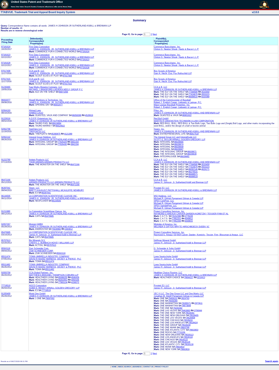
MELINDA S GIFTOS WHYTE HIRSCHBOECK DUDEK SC (181, 226)
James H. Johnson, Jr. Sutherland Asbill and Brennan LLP (181, 182)
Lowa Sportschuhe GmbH (166, 256)
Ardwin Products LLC (39, 159)
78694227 (188, 277)
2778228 (189, 216)
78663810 (179, 347)
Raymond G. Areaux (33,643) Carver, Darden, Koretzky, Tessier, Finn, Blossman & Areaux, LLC (198, 234)
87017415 (5, 79)
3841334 (75, 144)
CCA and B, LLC (36, 71)
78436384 (177, 308)
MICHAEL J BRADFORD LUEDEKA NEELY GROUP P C (56, 89)
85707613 (5, 240)
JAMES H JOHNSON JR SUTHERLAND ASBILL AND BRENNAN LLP (187, 113)
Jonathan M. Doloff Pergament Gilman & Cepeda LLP (179, 296)
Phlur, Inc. (158, 110)
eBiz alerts (58, 7)
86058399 (76, 115)
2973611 (198, 303)
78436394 (172, 301)
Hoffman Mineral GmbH (165, 240)
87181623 (5, 55)
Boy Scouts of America (165, 71)
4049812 (189, 218)
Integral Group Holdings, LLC (42, 137)
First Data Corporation (39, 47)
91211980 (5, 211)
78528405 (193, 315)
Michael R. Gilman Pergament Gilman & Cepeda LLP (178, 198)
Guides (34, 7)
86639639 (191, 154)
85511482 (5, 264)
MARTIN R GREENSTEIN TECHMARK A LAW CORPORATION (184, 121)
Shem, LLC (34, 188)
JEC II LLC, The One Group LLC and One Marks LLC (179, 293)
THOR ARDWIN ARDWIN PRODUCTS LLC (49, 162)
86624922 (60, 126)
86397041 (5, 188)
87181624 (5, 47)
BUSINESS (137, 367)
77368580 (193, 92)
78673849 (186, 305)
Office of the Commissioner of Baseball (172, 100)
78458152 (172, 298)
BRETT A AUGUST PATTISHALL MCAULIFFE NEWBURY (56, 190)
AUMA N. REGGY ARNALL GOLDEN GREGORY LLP (54, 288)
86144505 (5, 196)
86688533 (193, 97)
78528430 (186, 325)
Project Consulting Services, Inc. (169, 211)
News (65, 7)
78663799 (184, 327)
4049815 (189, 221)
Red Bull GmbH (161, 118)
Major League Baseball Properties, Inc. (172, 105)
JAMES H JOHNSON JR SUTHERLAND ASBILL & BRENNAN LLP (185, 89)
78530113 (189, 335)
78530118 (188, 337)
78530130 (188, 344)
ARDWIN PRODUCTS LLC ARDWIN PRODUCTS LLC (54, 182)
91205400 (5, 293)
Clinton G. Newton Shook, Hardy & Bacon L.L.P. (176, 49)
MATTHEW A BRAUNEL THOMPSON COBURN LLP (53, 275)
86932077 (5, 100)
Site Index (20, 7)
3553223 (205, 94)
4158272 (75, 282)
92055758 (5, 272)
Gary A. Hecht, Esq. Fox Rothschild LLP (173, 73)
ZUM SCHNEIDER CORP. (41, 251)
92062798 (5, 129)
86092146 (193, 169)
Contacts (40, 7)
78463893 (185, 310)
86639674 (178, 144)
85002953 (62, 280)
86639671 (191, 151)
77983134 (62, 282)
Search (27, 7)
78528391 (189, 313)
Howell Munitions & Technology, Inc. (46, 100)
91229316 (5, 118)
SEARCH (127, 367)
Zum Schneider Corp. (39, 248)
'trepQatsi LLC (35, 129)
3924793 (185, 298)
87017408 (5, 71)
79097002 (49, 298)
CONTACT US (148, 367)
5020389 (205, 97)
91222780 (5, 159)
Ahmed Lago (35, 110)
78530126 (185, 342)
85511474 (5, 256)
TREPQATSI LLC (37, 131)
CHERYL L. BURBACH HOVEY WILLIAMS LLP (51, 243)
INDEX (120, 367)
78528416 (188, 320)
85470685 (49, 216)
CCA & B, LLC (160, 87)
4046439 (75, 277)
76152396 (176, 216)
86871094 (63, 92)
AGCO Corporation (37, 285)
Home (13, 7)
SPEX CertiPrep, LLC (164, 201)
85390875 (55, 134)
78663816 (185, 349)
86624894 (56, 123)
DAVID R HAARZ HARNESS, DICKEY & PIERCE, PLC (55, 259)
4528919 (89, 115)
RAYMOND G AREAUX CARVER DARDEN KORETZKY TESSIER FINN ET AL (191, 214)
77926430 (62, 144)
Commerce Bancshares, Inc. (167, 47)
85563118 (5, 248)
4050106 (75, 280)
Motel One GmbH (37, 293)
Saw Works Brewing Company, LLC (45, 87)
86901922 (186, 115)
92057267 (5, 224)
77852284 (176, 221)
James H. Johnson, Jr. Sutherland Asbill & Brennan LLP (55, 234)
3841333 (75, 142)
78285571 (186, 303)
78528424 (193, 322)
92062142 (5, 137)
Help (70, 7)
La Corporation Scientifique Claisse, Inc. (48, 211)
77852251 (176, 218)
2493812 (69, 229)
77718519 (5, 285)
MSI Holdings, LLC (162, 196)
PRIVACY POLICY (162, 367)
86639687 (178, 149)
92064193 (5, 110)
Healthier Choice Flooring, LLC (168, 272)
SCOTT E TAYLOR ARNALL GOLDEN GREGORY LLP (179, 139)
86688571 (193, 174)
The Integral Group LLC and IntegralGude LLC (175, 137)
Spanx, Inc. (159, 129)
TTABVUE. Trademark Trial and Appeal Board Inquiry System (38, 12)
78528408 (190, 318)
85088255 (62, 277)
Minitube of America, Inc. (165, 224)
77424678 (193, 94)
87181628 (5, 63)
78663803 (193, 330)
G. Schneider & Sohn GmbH (167, 248)
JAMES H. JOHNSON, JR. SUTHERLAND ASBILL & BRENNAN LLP (61, 49)
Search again (271, 361)
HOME (114, 367)
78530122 (183, 339)
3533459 (205, 92)
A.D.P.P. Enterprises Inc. (40, 118)
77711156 (180, 332)
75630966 (56, 229)
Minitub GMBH (36, 224)
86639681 (184, 156)
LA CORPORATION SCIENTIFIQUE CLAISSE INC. (53, 196)
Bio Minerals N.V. (37, 240)
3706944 (198, 310)
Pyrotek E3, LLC (161, 188)
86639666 (178, 142)
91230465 (5, 87)
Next (155, 34)
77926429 (62, 142)
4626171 (205, 169)
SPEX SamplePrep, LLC (165, 205)
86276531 (193, 172)
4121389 (68, 134)
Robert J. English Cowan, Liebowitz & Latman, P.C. (178, 102)
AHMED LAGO (36, 113)
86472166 (74, 164)
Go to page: (137, 34)
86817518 (194, 134)
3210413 (201, 277)
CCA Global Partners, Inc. (41, 272)
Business (49, 7)
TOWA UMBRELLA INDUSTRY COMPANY (49, 256)
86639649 (178, 147)
